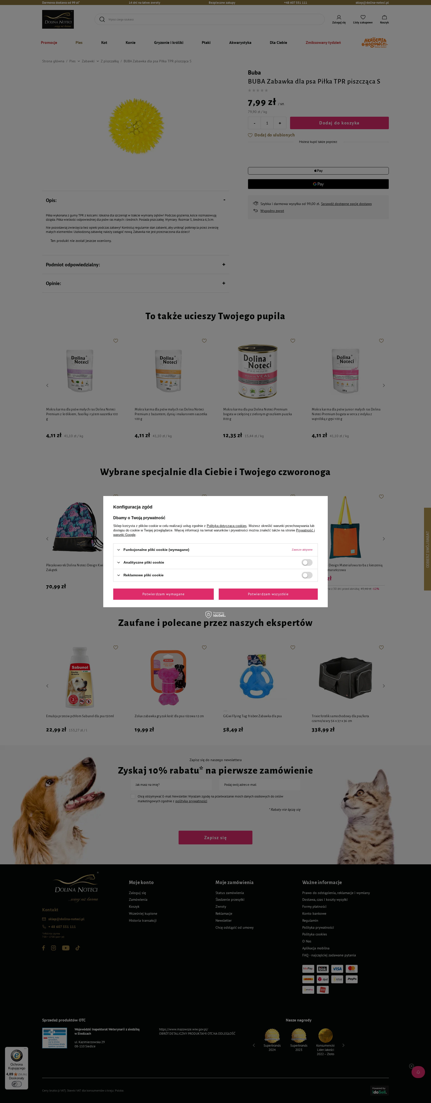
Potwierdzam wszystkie (268, 594)
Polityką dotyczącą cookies (227, 525)
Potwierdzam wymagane (163, 594)
